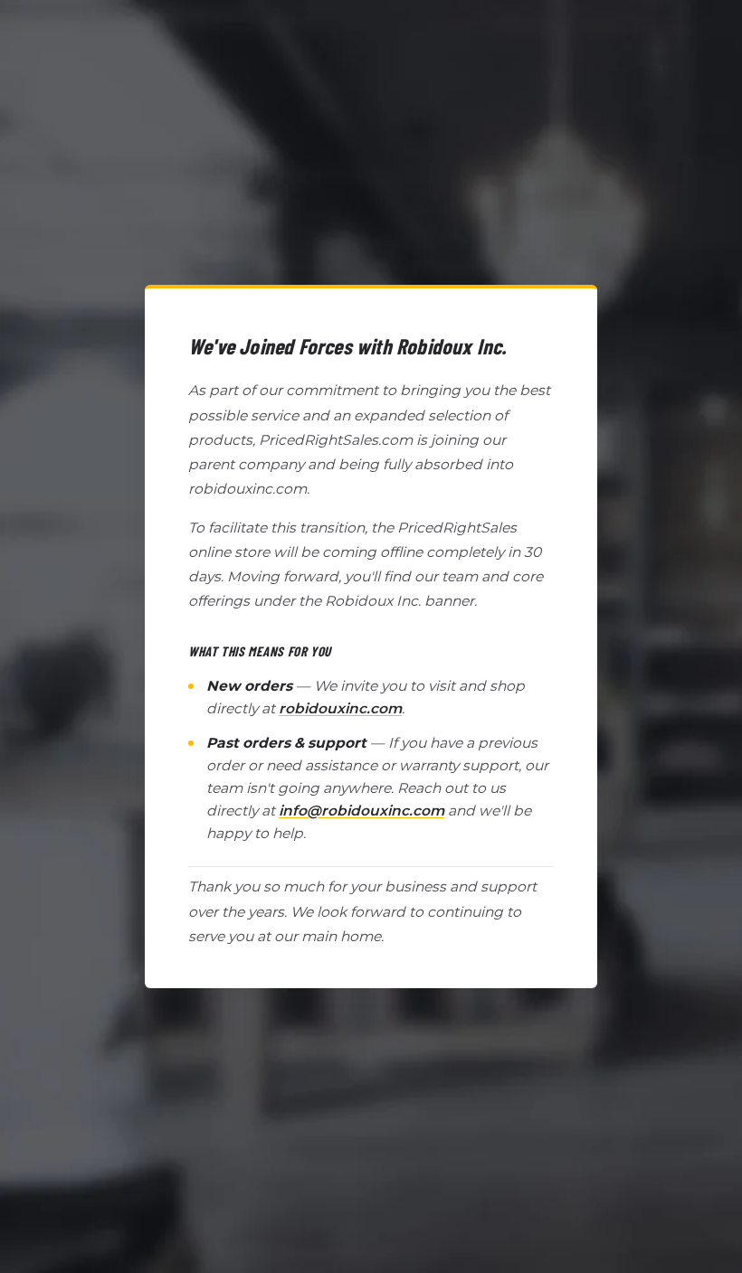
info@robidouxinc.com (361, 810)
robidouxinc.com (340, 708)
